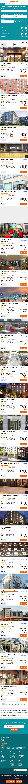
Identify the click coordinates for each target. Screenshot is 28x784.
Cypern (11, 761)
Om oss (2, 739)
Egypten (12, 765)
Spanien (20, 753)
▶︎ (26, 54)
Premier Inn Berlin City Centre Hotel (11, 95)
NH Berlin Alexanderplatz (8, 431)
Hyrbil (21, 4)
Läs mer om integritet (14, 778)
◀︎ (1, 54)
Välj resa (23, 76)
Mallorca (12, 755)
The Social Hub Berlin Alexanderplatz (11, 463)
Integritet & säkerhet (5, 743)
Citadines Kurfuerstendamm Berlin (11, 399)
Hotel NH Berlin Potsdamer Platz (10, 559)
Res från (3, 8)
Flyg (7, 4)
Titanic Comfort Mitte (7, 159)
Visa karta (3, 44)
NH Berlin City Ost (6, 63)
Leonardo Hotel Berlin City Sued (10, 654)
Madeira (20, 765)
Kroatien (20, 761)
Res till (16, 8)
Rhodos (20, 759)
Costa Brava (12, 756)
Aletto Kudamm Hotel (7, 335)
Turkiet (11, 760)
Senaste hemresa (18, 14)
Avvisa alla (19, 781)
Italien (19, 760)
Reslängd (3, 19)
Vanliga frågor (4, 741)
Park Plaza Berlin (6, 527)
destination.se (13, 772)
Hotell (16, 4)
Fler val (3, 76)
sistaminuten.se (10, 771)
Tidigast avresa (4, 14)
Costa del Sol (13, 757)
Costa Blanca (21, 756)
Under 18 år (12, 753)
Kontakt (2, 740)
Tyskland (6, 65)
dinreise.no (18, 772)
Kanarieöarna (21, 755)
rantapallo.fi (3, 772)
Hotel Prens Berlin (6, 240)
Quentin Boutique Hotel (7, 623)
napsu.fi (7, 772)
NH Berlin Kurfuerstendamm (9, 367)
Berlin (2, 65)
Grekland (20, 757)
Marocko (20, 764)
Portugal (12, 763)
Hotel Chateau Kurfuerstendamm (10, 271)
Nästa (14, 705)
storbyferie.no (24, 772)
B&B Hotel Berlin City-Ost (8, 191)
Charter (2, 4)
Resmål (2, 761)
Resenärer (3, 25)
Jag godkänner (10, 781)
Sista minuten (4, 760)
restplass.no (4, 771)
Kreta (11, 759)
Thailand (12, 764)
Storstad (11, 4)
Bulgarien (20, 763)
